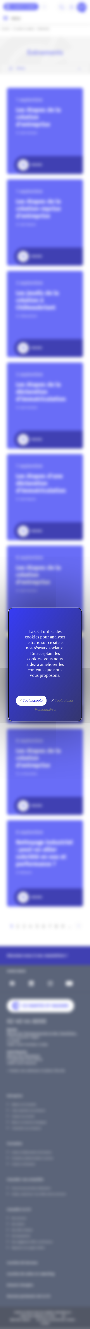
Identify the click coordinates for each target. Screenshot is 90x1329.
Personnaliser (46, 709)
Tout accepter (33, 700)
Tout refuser (63, 700)
